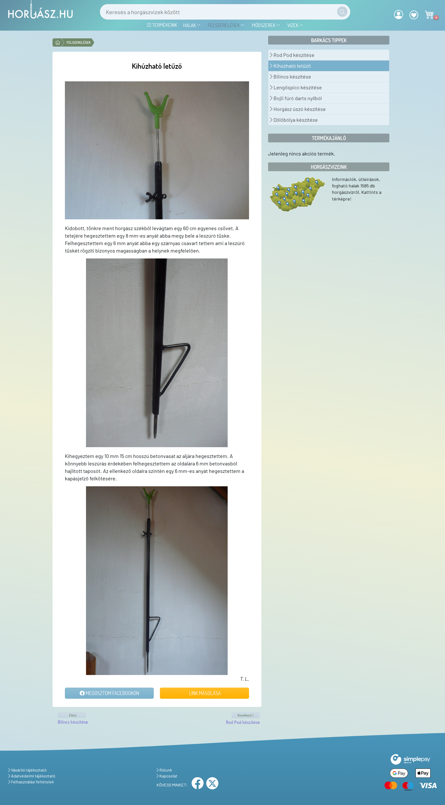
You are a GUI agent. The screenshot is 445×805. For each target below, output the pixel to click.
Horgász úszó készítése (299, 109)
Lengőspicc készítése (297, 87)
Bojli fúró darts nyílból (297, 98)
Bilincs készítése (291, 76)
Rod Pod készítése (293, 55)
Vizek (293, 25)
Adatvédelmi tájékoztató (32, 775)
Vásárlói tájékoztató (28, 769)
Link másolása (204, 693)
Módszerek (264, 25)
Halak (190, 25)
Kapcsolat (168, 775)
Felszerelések (224, 25)
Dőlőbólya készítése (295, 120)
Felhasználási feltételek (32, 781)
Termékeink (164, 25)
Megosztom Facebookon (112, 693)
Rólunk (165, 769)
